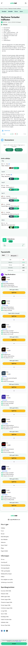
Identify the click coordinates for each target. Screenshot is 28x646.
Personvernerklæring (5, 565)
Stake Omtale (4, 376)
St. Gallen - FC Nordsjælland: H (7, 187)
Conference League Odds (6, 608)
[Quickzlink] (3, 467)
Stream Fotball (4, 545)
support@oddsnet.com (15, 519)
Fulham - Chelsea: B (5, 165)
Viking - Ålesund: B (5, 176)
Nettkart (2, 576)
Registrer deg (19, 150)
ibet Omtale (4, 447)
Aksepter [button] (14, 643)
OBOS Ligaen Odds (5, 596)
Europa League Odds (5, 605)
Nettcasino (3, 542)
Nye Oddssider (4, 539)
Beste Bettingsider (5, 536)
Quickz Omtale (4, 471)
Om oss (2, 559)
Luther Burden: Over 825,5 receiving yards (10, 214)
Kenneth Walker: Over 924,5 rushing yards (10, 206)
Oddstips (6, 8)
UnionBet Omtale (5, 305)
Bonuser (2, 533)
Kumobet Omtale (5, 281)
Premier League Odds (5, 599)
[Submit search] (25, 3)
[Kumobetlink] (3, 278)
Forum (2, 531)
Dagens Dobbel (4, 551)
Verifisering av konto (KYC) (7, 582)
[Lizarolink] (3, 349)
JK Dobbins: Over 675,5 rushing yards (9, 198)
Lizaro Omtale (4, 352)
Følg (10, 241)
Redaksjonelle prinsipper (6, 574)
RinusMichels (8, 174)
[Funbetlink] (3, 396)
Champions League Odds (6, 602)
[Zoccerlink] (3, 325)
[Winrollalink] (3, 420)
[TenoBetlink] (3, 491)
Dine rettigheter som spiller (7, 579)
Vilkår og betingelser (5, 571)
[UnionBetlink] (3, 302)
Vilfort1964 (8, 196)
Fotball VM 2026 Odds (6, 619)
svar (4, 134)
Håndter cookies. (18, 641)
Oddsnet (1, 8)
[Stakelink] (3, 373)
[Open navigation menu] (2, 3)
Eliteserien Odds (4, 593)
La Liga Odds (4, 611)
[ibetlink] (3, 444)
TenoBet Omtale (4, 494)
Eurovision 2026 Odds (6, 591)
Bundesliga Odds (4, 616)
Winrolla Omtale (5, 423)
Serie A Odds (4, 614)
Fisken (7, 164)
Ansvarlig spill (4, 562)
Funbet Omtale (4, 400)
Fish (6, 223)
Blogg (2, 548)
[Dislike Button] (15, 134)
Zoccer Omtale (4, 329)
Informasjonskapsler (5, 568)
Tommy (7, 185)
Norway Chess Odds (5, 625)
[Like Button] (11, 134)
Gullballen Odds (4, 622)
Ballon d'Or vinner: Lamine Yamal (8, 225)
